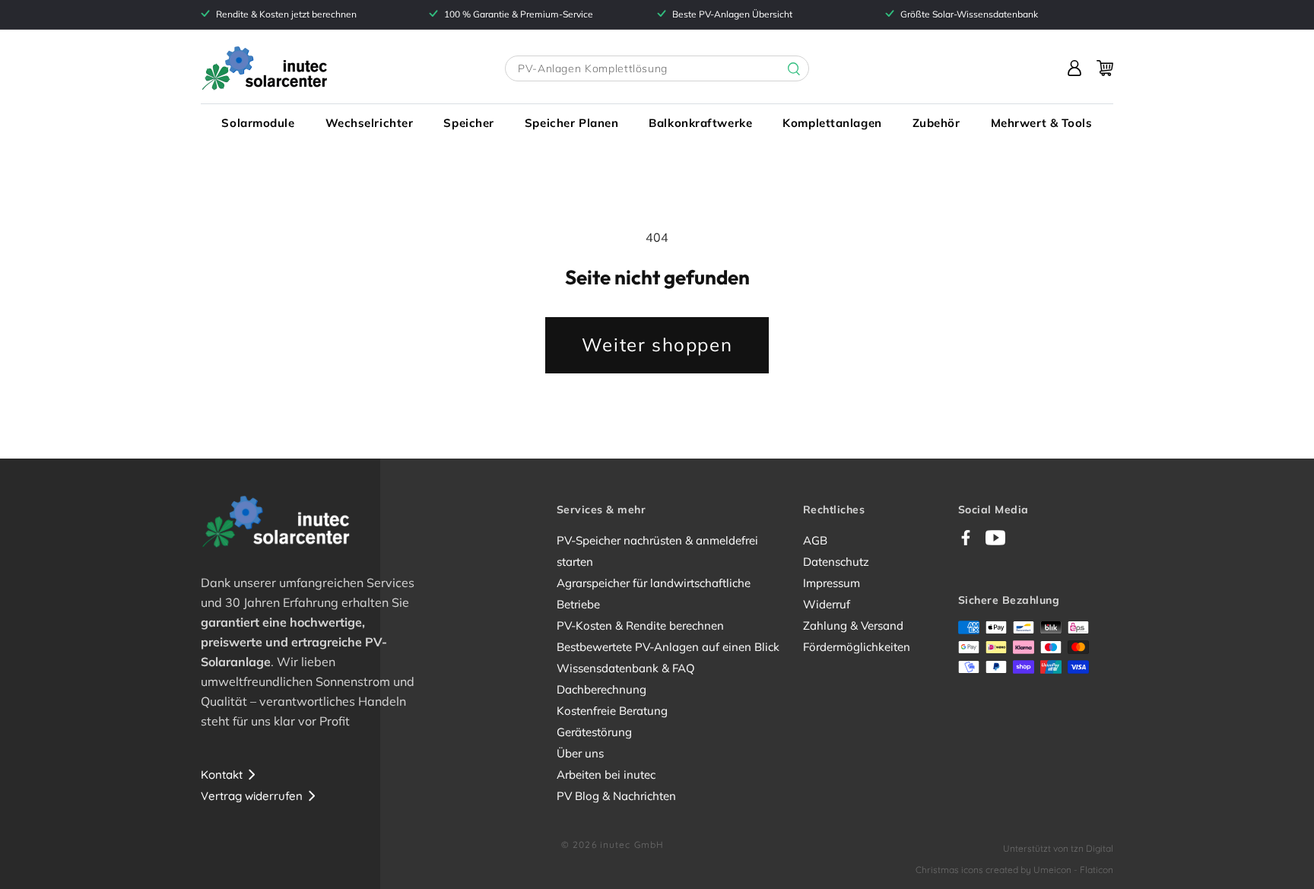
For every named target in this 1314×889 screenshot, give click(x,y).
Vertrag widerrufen (252, 796)
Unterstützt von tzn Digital (1058, 848)
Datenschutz (836, 561)
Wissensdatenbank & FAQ (626, 668)
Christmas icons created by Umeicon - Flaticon (1014, 869)
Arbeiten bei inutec (606, 774)
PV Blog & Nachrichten (616, 796)
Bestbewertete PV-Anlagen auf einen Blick (668, 647)
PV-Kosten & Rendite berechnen (640, 625)
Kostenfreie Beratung (612, 710)
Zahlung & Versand (853, 625)
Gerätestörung (594, 732)
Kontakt (222, 774)
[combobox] (657, 68)
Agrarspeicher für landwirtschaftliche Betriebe (654, 593)
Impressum (831, 583)
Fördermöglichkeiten (856, 647)
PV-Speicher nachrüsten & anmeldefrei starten (657, 551)
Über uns (580, 753)
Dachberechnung (601, 689)
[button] (257, 123)
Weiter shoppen (657, 344)
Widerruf (826, 604)
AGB (815, 540)
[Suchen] (782, 69)
